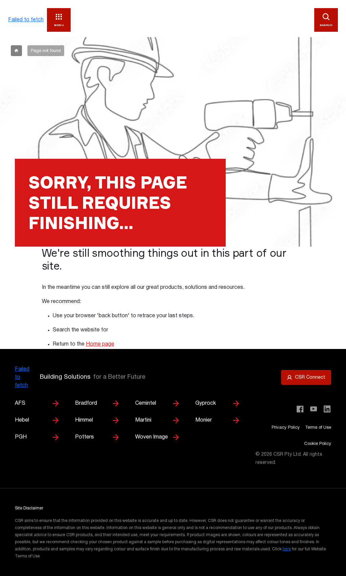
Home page (100, 344)
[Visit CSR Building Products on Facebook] (300, 409)
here (286, 549)
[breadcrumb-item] (16, 50)
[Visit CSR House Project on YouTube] (314, 409)
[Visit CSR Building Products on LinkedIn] (327, 409)
